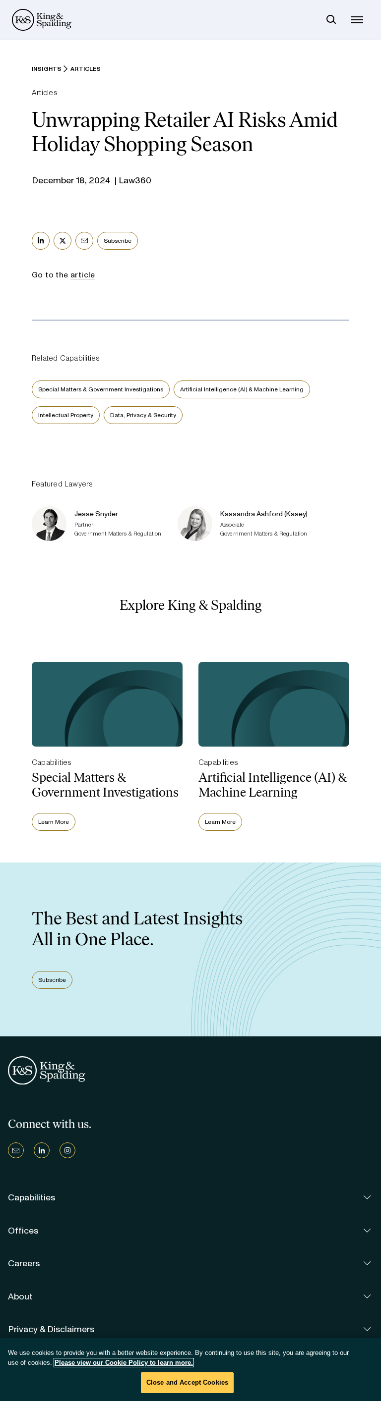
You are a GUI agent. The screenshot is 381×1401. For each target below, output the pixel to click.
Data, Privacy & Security (143, 415)
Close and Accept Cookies (187, 1382)
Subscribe (117, 240)
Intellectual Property (65, 415)
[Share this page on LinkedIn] (41, 241)
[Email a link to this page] (84, 241)
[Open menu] (357, 20)
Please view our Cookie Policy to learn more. (124, 1362)
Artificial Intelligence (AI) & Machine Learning (242, 389)
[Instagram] (67, 1150)
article (82, 274)
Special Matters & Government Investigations (100, 389)
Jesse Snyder (96, 514)
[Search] (331, 20)
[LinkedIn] (42, 1150)
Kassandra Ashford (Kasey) (264, 514)
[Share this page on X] (62, 241)
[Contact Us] (16, 1150)
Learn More (53, 821)
